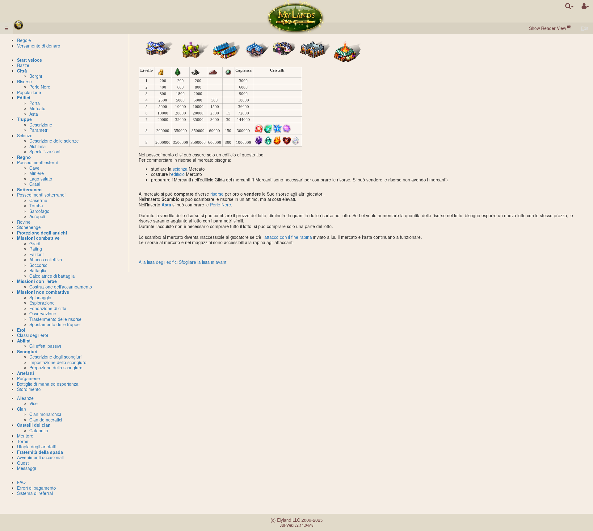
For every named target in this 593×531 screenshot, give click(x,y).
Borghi (35, 76)
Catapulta (38, 430)
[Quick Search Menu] (569, 6)
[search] (569, 6)
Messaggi (26, 468)
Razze (23, 65)
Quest (23, 463)
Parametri (38, 130)
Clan (21, 409)
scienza (180, 169)
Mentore (25, 436)
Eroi (21, 330)
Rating (35, 249)
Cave (34, 168)
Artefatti (25, 373)
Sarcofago (39, 211)
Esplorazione (42, 303)
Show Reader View (547, 28)
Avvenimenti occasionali (40, 457)
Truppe (24, 119)
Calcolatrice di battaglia (52, 276)
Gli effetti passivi (45, 346)
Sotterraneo (29, 189)
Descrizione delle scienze (54, 141)
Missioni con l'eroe (37, 281)
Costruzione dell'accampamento (60, 287)
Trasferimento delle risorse (55, 319)
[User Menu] (585, 6)
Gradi (34, 243)
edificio (178, 174)
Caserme (38, 200)
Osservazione (42, 313)
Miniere (36, 173)
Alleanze (25, 398)
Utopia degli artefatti (36, 446)
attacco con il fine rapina (288, 237)
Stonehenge (29, 227)
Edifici (23, 97)
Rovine (24, 222)
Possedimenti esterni (37, 162)
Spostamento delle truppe (54, 324)
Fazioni (36, 254)
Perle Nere (220, 204)
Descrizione (40, 125)
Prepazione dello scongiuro (55, 367)
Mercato (37, 108)
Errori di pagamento (36, 488)
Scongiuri (27, 351)
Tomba (36, 205)
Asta (166, 204)
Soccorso (38, 265)
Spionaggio (40, 297)
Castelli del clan (34, 425)
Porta (34, 103)
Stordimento (29, 389)
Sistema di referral (35, 493)
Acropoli (37, 216)
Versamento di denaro (38, 46)
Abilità (24, 341)
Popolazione (29, 92)
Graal (34, 184)
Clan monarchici (45, 414)
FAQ (21, 482)
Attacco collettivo (45, 259)
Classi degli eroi (32, 335)
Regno (24, 157)
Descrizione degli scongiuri (55, 357)
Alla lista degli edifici (158, 262)
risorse (217, 194)
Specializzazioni (44, 151)
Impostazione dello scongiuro (57, 362)
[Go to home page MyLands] (295, 17)
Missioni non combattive (43, 292)
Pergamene (28, 378)
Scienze (24, 135)
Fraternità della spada (40, 452)
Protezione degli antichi (42, 233)
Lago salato (40, 179)
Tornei (23, 441)
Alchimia (37, 146)
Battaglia (37, 270)
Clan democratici (45, 420)
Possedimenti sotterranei (41, 195)
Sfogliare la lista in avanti (203, 262)
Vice (33, 403)
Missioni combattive (38, 238)
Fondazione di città (47, 308)
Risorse (24, 81)
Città (22, 71)
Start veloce (29, 60)
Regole (24, 40)
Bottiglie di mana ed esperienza (47, 384)
